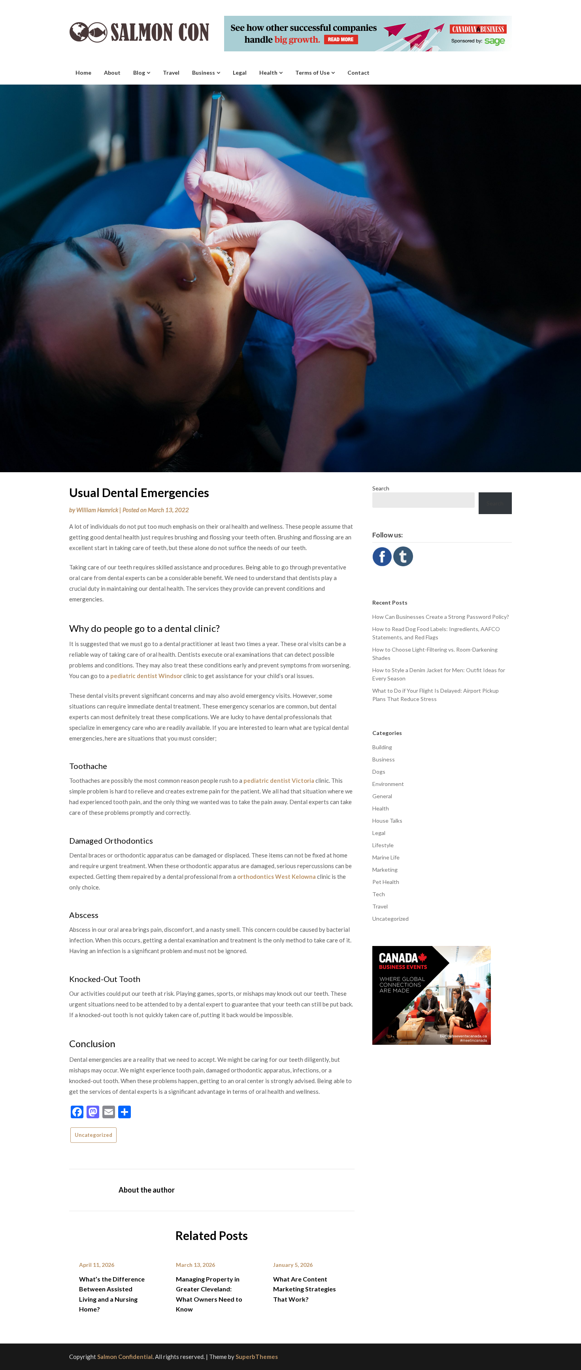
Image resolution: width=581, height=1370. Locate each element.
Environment (388, 783)
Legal (240, 72)
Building (382, 747)
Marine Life (386, 857)
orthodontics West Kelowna (276, 876)
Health (268, 72)
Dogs (378, 771)
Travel (171, 72)
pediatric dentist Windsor (146, 675)
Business (203, 72)
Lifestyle (383, 845)
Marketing (385, 869)
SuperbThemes (257, 1356)
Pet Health (385, 881)
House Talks (387, 820)
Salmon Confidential (125, 1356)
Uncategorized (93, 1135)
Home (83, 72)
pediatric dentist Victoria (278, 780)
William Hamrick (97, 509)
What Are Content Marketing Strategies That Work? (304, 1288)
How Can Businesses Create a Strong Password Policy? (440, 616)
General (382, 796)
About (112, 72)
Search (380, 488)
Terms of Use (312, 72)
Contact (358, 72)
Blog (139, 72)
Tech (378, 894)
